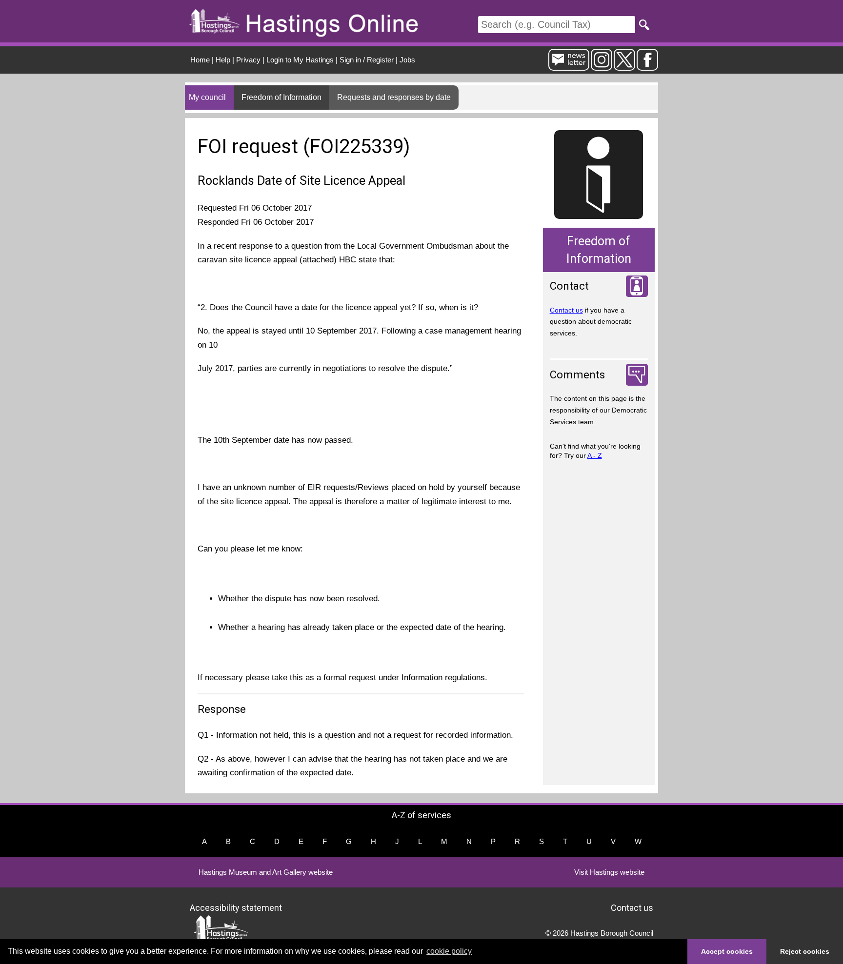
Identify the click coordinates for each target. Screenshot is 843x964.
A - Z (594, 455)
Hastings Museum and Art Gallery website (266, 872)
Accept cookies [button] (727, 951)
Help (223, 60)
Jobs (407, 60)
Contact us (566, 310)
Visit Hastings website (609, 872)
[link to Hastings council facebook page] (647, 66)
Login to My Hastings (300, 60)
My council (207, 97)
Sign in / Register (367, 60)
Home (200, 60)
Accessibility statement (236, 908)
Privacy (248, 60)
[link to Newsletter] (568, 66)
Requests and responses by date (394, 97)
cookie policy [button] (449, 951)
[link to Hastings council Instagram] (601, 66)
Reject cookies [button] (804, 951)
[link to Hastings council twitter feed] (624, 66)
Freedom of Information (281, 97)
